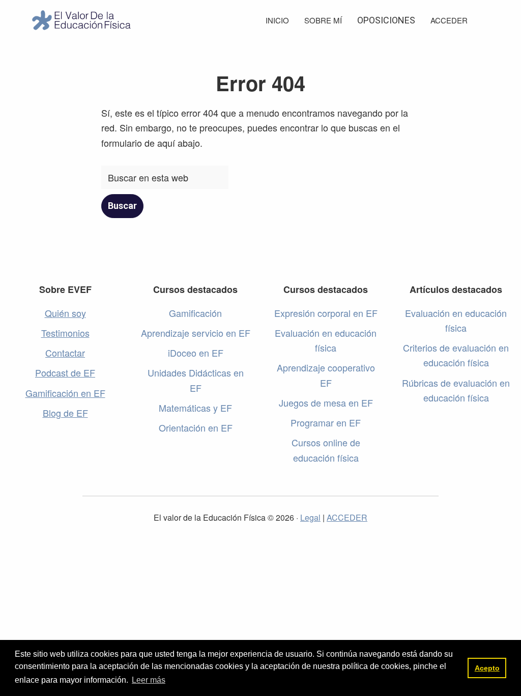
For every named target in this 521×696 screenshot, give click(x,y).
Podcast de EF (65, 372)
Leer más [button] (148, 680)
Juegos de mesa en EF (326, 402)
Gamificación (195, 312)
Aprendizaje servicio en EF (195, 332)
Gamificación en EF (65, 392)
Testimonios (65, 332)
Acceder (449, 20)
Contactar (65, 352)
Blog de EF (65, 412)
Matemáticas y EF (195, 407)
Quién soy (65, 312)
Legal (310, 517)
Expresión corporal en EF (326, 312)
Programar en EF (326, 422)
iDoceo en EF (195, 352)
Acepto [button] (487, 668)
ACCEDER (347, 517)
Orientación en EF (196, 427)
